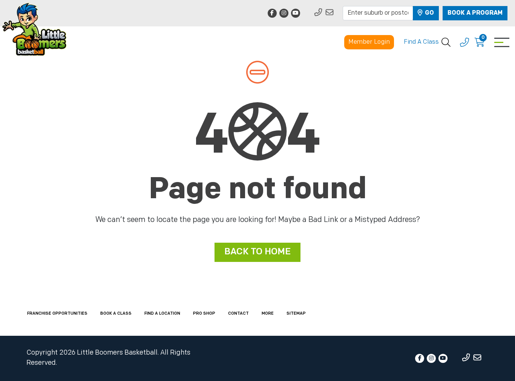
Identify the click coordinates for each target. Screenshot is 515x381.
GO (428, 13)
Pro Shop (204, 314)
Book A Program (475, 13)
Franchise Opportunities (57, 314)
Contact (238, 314)
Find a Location (162, 314)
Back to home (257, 252)
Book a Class (116, 314)
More (268, 314)
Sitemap (296, 314)
